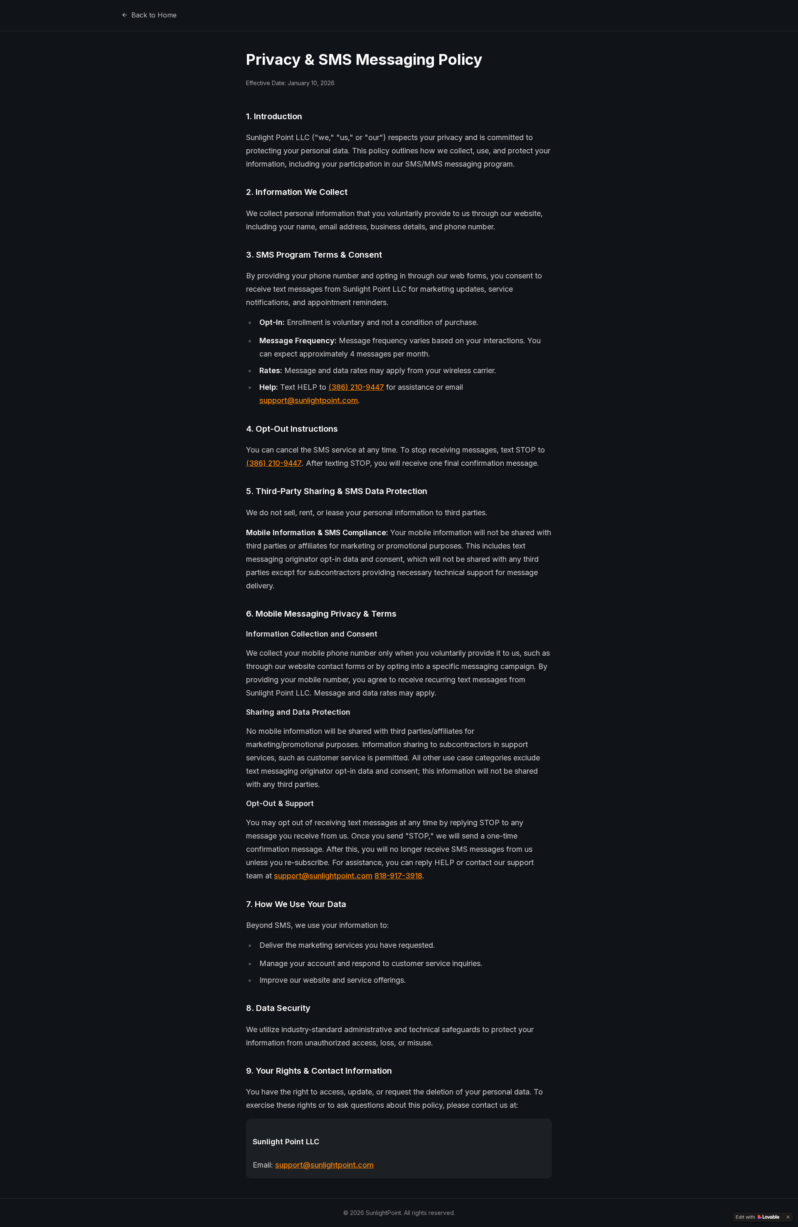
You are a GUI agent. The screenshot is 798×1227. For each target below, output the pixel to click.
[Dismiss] (788, 1217)
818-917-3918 (398, 875)
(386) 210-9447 (356, 387)
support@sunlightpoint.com (308, 400)
